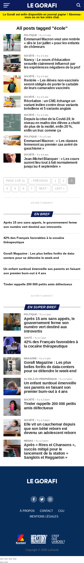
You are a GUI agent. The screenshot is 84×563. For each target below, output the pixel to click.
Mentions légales (44, 516)
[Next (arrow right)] (6, 562)
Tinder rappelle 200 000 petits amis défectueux (37, 284)
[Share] (6, 559)
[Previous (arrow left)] (1, 562)
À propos (27, 510)
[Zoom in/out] (14, 559)
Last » (59, 188)
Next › (43, 188)
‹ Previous (39, 180)
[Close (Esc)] (1, 559)
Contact (46, 510)
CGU (61, 510)
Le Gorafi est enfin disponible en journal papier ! (42, 16)
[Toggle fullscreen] (10, 559)
